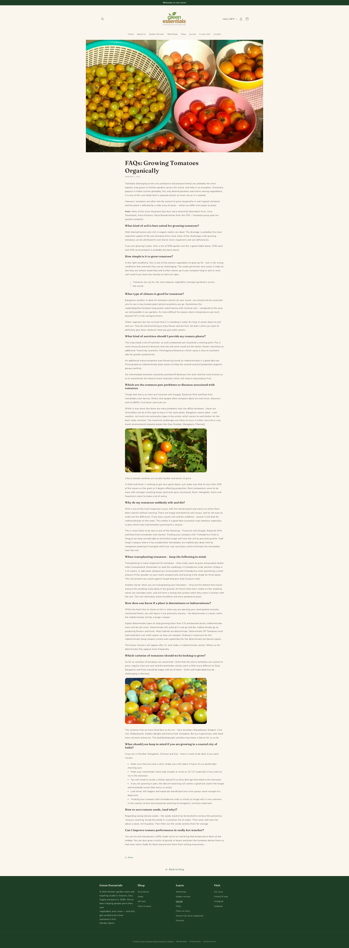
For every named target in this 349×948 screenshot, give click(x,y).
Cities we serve (183, 911)
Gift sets (142, 901)
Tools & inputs (144, 906)
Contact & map (221, 896)
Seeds (140, 896)
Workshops (181, 891)
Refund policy (182, 942)
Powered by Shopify (166, 942)
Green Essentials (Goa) (148, 942)
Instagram (218, 901)
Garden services (183, 896)
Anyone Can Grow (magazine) (189, 915)
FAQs (178, 906)
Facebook (218, 906)
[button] (103, 19)
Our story (218, 891)
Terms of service (209, 942)
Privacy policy (195, 942)
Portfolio (180, 920)
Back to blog (176, 869)
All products (143, 891)
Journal (179, 901)
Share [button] (130, 857)
